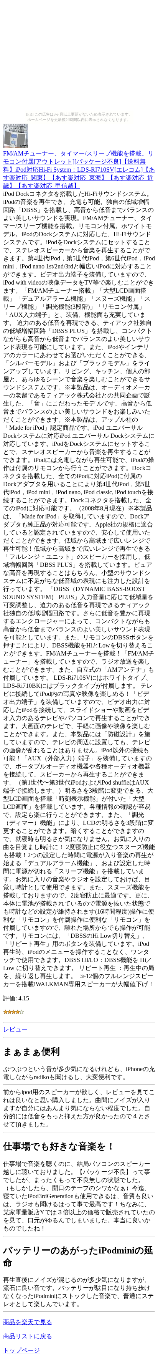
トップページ (21, 1350)
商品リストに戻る (27, 1336)
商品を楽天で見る (27, 1322)
